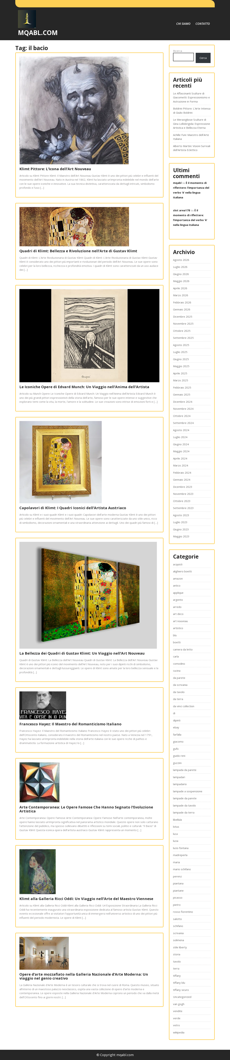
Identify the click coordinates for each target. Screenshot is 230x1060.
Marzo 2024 (180, 465)
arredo (177, 607)
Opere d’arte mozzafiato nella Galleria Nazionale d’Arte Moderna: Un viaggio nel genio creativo (83, 976)
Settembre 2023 (183, 508)
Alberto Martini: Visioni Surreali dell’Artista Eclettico (191, 148)
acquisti (177, 564)
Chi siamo (183, 24)
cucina (176, 670)
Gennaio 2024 (181, 479)
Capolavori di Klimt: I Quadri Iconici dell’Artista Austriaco (72, 507)
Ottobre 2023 (181, 501)
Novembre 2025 (183, 323)
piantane (178, 890)
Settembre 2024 (183, 423)
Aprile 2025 (180, 373)
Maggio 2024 (181, 451)
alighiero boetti (182, 571)
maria (176, 862)
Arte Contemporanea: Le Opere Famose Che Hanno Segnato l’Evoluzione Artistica (86, 809)
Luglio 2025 (180, 352)
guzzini (177, 763)
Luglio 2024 (180, 437)
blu (175, 635)
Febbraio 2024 (182, 472)
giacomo (178, 741)
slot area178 (181, 210)
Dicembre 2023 (182, 487)
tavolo (177, 961)
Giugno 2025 (181, 359)
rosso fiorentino (183, 911)
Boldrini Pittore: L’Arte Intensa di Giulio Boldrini (191, 110)
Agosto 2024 (181, 430)
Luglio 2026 (180, 267)
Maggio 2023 (181, 536)
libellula (177, 819)
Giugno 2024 (181, 444)
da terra (178, 699)
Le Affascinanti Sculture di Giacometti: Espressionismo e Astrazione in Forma (191, 97)
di (174, 713)
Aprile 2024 (180, 458)
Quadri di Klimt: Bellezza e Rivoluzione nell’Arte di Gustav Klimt (78, 250)
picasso (177, 897)
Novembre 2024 (183, 408)
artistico (178, 628)
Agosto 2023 (181, 515)
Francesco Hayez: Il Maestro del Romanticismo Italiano (70, 724)
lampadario (180, 784)
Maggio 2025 (181, 366)
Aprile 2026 (180, 288)
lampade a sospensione (187, 791)
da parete (179, 678)
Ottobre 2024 (181, 416)
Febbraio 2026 (182, 302)
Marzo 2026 (180, 295)
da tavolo (179, 692)
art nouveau (180, 621)
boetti (177, 642)
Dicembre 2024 (182, 401)
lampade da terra (183, 812)
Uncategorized (182, 997)
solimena (178, 940)
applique (178, 592)
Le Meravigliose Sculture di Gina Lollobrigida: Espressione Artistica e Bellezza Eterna (191, 123)
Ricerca (177, 51)
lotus (176, 826)
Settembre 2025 (183, 338)
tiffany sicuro (181, 990)
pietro (177, 904)
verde (176, 1018)
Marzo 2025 (180, 380)
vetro (176, 1025)
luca (175, 834)
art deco (178, 614)
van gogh (178, 1004)
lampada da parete (184, 770)
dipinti (176, 720)
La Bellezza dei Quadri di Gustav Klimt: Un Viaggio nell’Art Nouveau (82, 653)
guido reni (179, 755)
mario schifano (182, 869)
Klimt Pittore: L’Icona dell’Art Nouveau (55, 168)
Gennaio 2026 (181, 309)
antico (176, 585)
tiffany (177, 975)
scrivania (178, 933)
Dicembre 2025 (182, 316)
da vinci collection (183, 706)
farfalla (177, 734)
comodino (179, 663)
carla (176, 656)
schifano (178, 926)
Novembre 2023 (183, 494)
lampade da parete (185, 798)
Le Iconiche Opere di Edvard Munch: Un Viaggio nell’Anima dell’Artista (84, 386)
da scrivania (180, 685)
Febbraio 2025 (182, 387)
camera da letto (183, 649)
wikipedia (178, 1032)
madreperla (180, 855)
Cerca (203, 58)
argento (178, 599)
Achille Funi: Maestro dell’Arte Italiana (191, 137)
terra (176, 968)
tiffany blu (179, 982)
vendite (177, 1011)
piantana (178, 883)
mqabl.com (38, 32)
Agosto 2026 (181, 260)
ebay (176, 727)
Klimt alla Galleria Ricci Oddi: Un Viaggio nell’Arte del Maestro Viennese (86, 898)
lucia (175, 841)
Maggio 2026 (181, 281)
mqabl (177, 183)
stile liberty (180, 947)
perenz (177, 876)
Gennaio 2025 (181, 394)
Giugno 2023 (181, 529)
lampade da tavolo (184, 805)
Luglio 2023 (180, 522)
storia (176, 954)
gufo (176, 748)
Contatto (203, 24)
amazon (178, 578)
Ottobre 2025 (181, 331)
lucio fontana (180, 848)
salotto (177, 919)
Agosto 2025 (181, 345)
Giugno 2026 (181, 274)
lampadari (179, 777)
